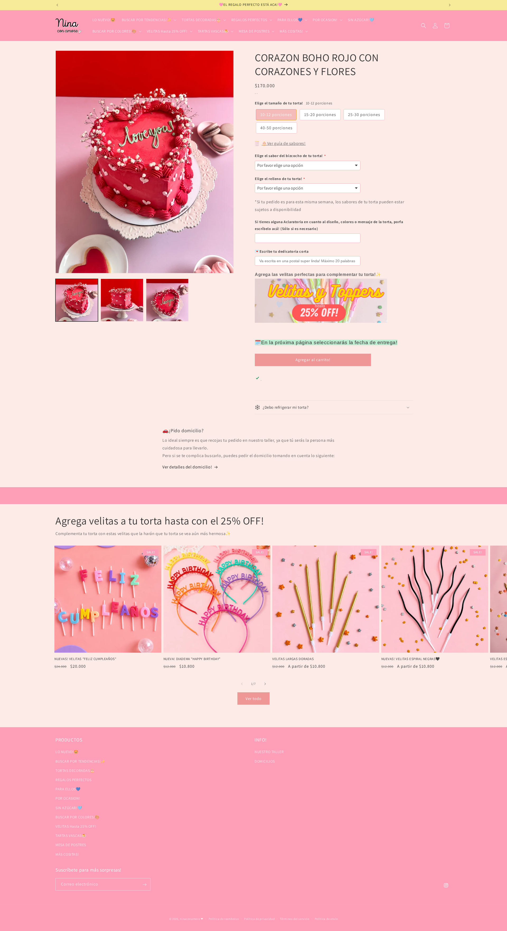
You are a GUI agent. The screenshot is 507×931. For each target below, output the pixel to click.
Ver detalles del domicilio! (187, 467)
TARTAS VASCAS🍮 (70, 835)
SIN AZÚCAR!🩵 (68, 807)
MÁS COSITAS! (67, 854)
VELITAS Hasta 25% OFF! (75, 826)
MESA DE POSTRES (70, 844)
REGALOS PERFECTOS (73, 779)
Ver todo (253, 698)
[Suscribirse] (144, 884)
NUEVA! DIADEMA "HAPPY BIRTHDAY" (192, 659)
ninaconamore (190, 919)
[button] (149, 19)
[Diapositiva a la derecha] (265, 684)
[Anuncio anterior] (57, 5)
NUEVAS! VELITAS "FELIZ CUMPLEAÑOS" (85, 659)
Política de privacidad (259, 918)
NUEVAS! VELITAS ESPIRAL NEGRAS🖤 (410, 659)
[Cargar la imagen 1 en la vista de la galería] (76, 300)
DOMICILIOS (265, 761)
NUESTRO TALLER (269, 751)
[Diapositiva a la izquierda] (242, 684)
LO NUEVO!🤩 (66, 751)
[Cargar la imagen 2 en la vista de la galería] (122, 300)
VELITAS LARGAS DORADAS (293, 659)
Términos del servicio (294, 918)
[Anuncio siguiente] (450, 5)
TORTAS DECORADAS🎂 (75, 770)
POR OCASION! (67, 798)
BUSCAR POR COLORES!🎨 (77, 816)
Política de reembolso (224, 918)
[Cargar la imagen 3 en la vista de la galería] (167, 300)
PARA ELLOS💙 (68, 789)
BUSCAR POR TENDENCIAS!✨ (80, 761)
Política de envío (326, 918)
